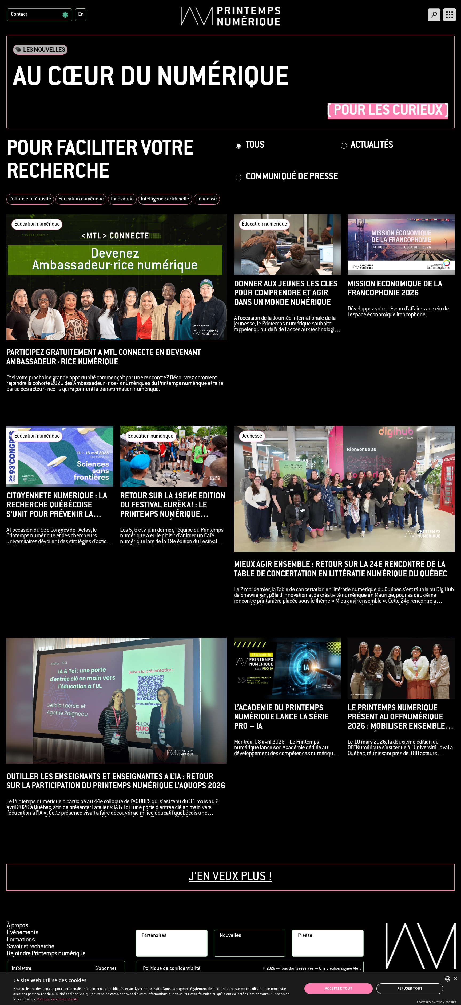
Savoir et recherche (30, 947)
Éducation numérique (81, 199)
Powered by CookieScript (436, 1002)
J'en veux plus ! (230, 877)
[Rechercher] (434, 15)
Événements (22, 933)
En (81, 14)
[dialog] (230, 988)
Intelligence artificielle (165, 199)
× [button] (455, 979)
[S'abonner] (66, 969)
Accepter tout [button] (338, 988)
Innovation (122, 199)
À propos (17, 926)
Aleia (357, 969)
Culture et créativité (30, 199)
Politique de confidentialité (172, 968)
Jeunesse (206, 199)
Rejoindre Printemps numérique (46, 954)
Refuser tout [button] (409, 988)
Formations (21, 940)
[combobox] (447, 979)
